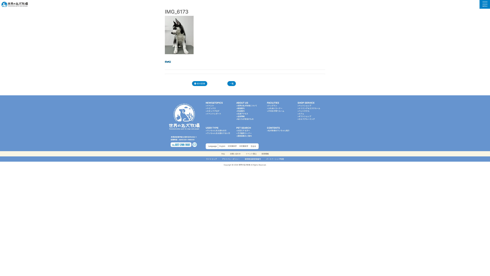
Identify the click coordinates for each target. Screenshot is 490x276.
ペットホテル (304, 111)
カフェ (301, 114)
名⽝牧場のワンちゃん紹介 (279, 130)
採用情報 (265, 154)
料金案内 (241, 111)
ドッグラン (272, 106)
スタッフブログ (213, 111)
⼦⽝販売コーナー (244, 133)
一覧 (232, 83)
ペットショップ (305, 106)
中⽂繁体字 (243, 146)
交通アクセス (242, 114)
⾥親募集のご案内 (244, 136)
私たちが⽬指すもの (245, 119)
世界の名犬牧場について (247, 106)
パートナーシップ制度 (275, 159)
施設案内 (241, 108)
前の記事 (200, 83)
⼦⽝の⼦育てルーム (276, 111)
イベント (210, 106)
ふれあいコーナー (275, 108)
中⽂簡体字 (232, 146)
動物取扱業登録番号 (253, 159)
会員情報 (241, 116)
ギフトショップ (305, 116)
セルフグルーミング (307, 119)
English (222, 146)
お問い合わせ (235, 154)
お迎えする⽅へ (243, 130)
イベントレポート (214, 114)
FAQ (223, 154)
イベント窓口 (251, 154)
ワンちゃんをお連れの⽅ (216, 130)
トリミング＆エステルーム (309, 108)
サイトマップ (211, 159)
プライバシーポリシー (231, 159)
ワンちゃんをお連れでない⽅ (218, 133)
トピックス (211, 108)
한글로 (253, 146)
